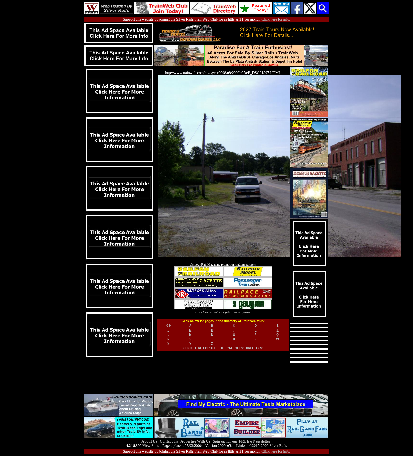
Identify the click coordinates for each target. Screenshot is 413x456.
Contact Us (169, 441)
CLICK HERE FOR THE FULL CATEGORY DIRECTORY (223, 348)
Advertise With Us (195, 441)
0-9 (168, 325)
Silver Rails (278, 446)
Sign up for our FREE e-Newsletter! (242, 441)
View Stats (150, 446)
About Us (149, 441)
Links (240, 446)
